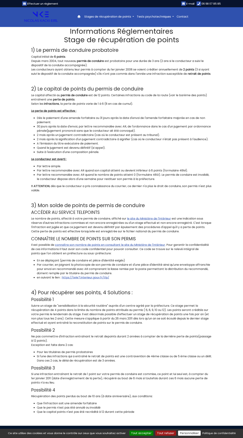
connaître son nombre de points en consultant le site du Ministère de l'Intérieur (110, 245)
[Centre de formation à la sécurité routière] (41, 17)
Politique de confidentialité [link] (219, 433)
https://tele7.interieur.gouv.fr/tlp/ (85, 277)
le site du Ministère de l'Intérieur (149, 219)
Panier (215, 16)
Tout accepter (141, 433)
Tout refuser (165, 433)
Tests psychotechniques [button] (154, 17)
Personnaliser (189, 433)
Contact (182, 17)
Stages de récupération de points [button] (108, 17)
